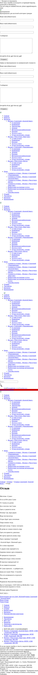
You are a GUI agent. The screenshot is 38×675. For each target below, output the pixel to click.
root (23, 596)
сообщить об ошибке (7, 390)
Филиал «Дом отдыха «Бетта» (18, 161)
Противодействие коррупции (13, 614)
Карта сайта (8, 626)
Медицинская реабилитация (21, 130)
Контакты (7, 197)
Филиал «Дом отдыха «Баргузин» (19, 137)
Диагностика (16, 126)
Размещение (16, 124)
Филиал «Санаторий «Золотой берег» (20, 121)
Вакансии (7, 622)
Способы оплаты (13, 192)
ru (5, 388)
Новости (7, 117)
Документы (8, 196)
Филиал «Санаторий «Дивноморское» (20, 147)
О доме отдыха (17, 138)
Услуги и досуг (17, 133)
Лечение (14, 128)
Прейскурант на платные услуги (19, 187)
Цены (6, 171)
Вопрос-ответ (8, 610)
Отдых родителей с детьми (21, 135)
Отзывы (6, 194)
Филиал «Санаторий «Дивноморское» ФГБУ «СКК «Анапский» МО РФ (19, 635)
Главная (6, 116)
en (17, 388)
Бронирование (9, 199)
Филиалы (7, 119)
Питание (15, 131)
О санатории (16, 123)
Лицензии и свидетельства (13, 624)
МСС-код (7, 620)
